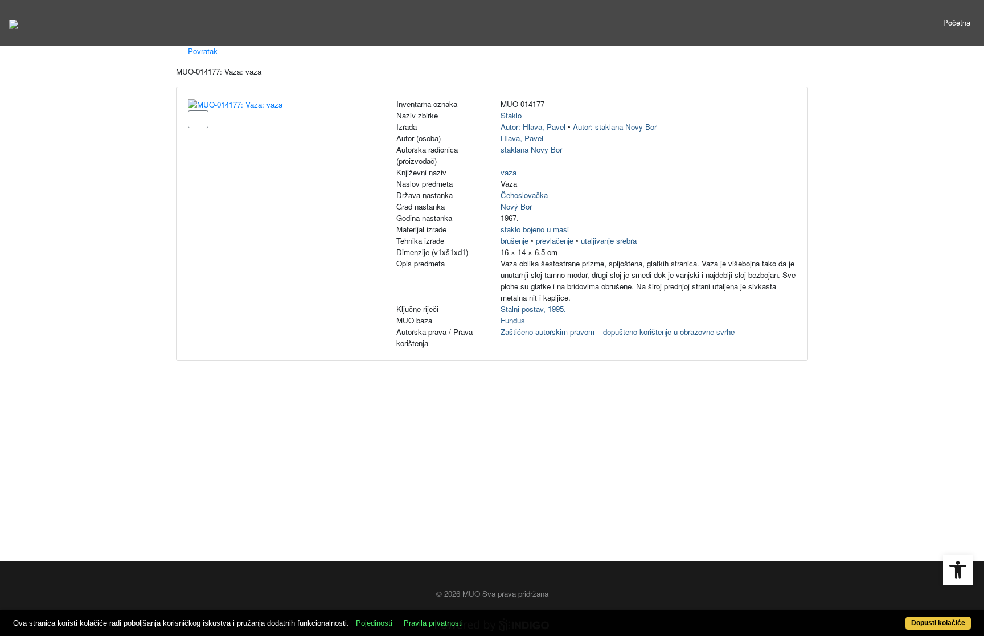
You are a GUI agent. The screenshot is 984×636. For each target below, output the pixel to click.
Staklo (511, 115)
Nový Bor (516, 206)
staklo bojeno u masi (535, 229)
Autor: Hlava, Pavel (533, 126)
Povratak (202, 51)
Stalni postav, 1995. (533, 308)
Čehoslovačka (524, 195)
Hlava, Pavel (522, 138)
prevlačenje (554, 240)
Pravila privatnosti (433, 623)
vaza (508, 172)
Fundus (513, 320)
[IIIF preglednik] (198, 119)
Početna (956, 22)
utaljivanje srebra (609, 240)
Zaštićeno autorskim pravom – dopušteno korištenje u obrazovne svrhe (618, 331)
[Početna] (13, 22)
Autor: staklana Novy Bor (615, 126)
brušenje (514, 240)
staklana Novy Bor (531, 149)
